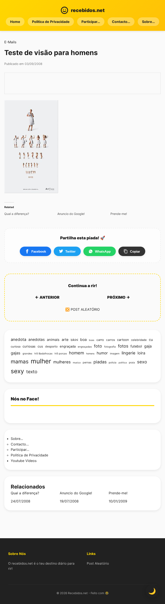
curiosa (15, 346)
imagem (114, 353)
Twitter (70, 251)
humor (102, 353)
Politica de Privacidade (51, 21)
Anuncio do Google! (76, 493)
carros (110, 340)
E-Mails (10, 42)
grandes (27, 353)
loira (141, 353)
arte (65, 339)
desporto (51, 346)
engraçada (68, 346)
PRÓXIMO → (118, 297)
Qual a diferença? (25, 493)
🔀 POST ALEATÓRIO (82, 309)
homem (76, 352)
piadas (100, 361)
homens (90, 353)
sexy (17, 371)
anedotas (36, 339)
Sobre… (148, 21)
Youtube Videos (24, 461)
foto (98, 346)
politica (123, 362)
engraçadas (85, 346)
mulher (41, 361)
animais (53, 339)
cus (40, 346)
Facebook (38, 251)
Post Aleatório (98, 563)
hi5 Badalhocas (43, 353)
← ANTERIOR (47, 297)
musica (77, 362)
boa (83, 339)
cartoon (123, 340)
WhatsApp (103, 251)
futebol (136, 346)
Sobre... (17, 438)
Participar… (90, 21)
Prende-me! (118, 493)
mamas (20, 361)
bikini (74, 340)
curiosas (29, 346)
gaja (148, 346)
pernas (87, 362)
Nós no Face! (25, 399)
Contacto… (121, 21)
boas (91, 340)
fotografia (110, 346)
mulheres (62, 362)
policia (112, 362)
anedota (18, 339)
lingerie (128, 353)
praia (132, 362)
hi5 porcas (61, 353)
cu (151, 339)
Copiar (135, 251)
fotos (123, 346)
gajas (15, 353)
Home (15, 21)
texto (31, 371)
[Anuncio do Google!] (83, 214)
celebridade (139, 340)
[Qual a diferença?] (30, 214)
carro (100, 340)
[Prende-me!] (136, 214)
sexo (142, 361)
